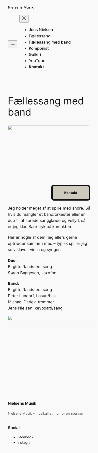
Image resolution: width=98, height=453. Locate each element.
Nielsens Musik (21, 7)
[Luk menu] (24, 18)
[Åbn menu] (12, 44)
